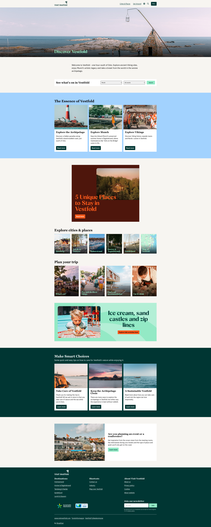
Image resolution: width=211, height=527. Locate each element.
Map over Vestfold (96, 489)
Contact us (93, 482)
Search (151, 82)
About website (129, 493)
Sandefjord (58, 493)
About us (127, 482)
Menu (153, 3)
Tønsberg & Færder (61, 489)
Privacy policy (129, 485)
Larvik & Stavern (60, 496)
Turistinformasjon (78, 518)
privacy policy (131, 511)
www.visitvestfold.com (62, 518)
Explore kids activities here (128, 332)
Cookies (127, 489)
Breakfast (60, 523)
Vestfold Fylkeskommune (94, 518)
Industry (92, 485)
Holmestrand (59, 482)
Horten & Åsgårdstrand (62, 485)
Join (152, 505)
